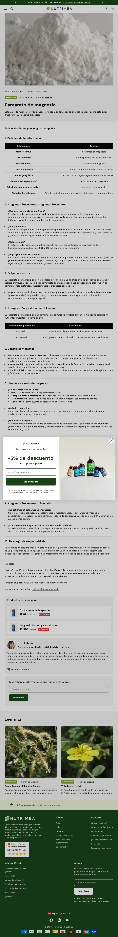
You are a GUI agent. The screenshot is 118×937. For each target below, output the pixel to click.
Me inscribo (30, 481)
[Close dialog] (111, 440)
